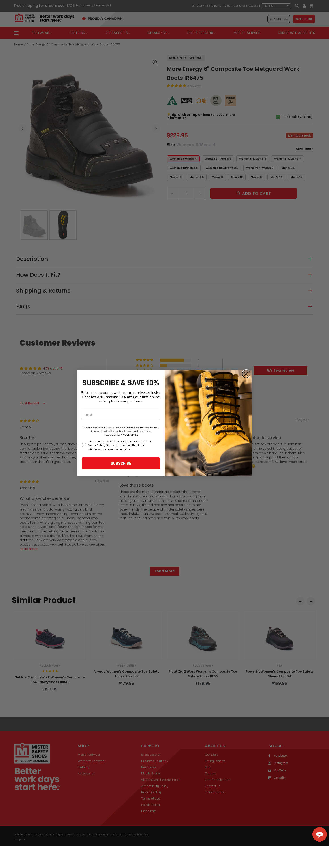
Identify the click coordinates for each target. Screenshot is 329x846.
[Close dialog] (246, 374)
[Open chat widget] (319, 834)
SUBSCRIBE (121, 463)
